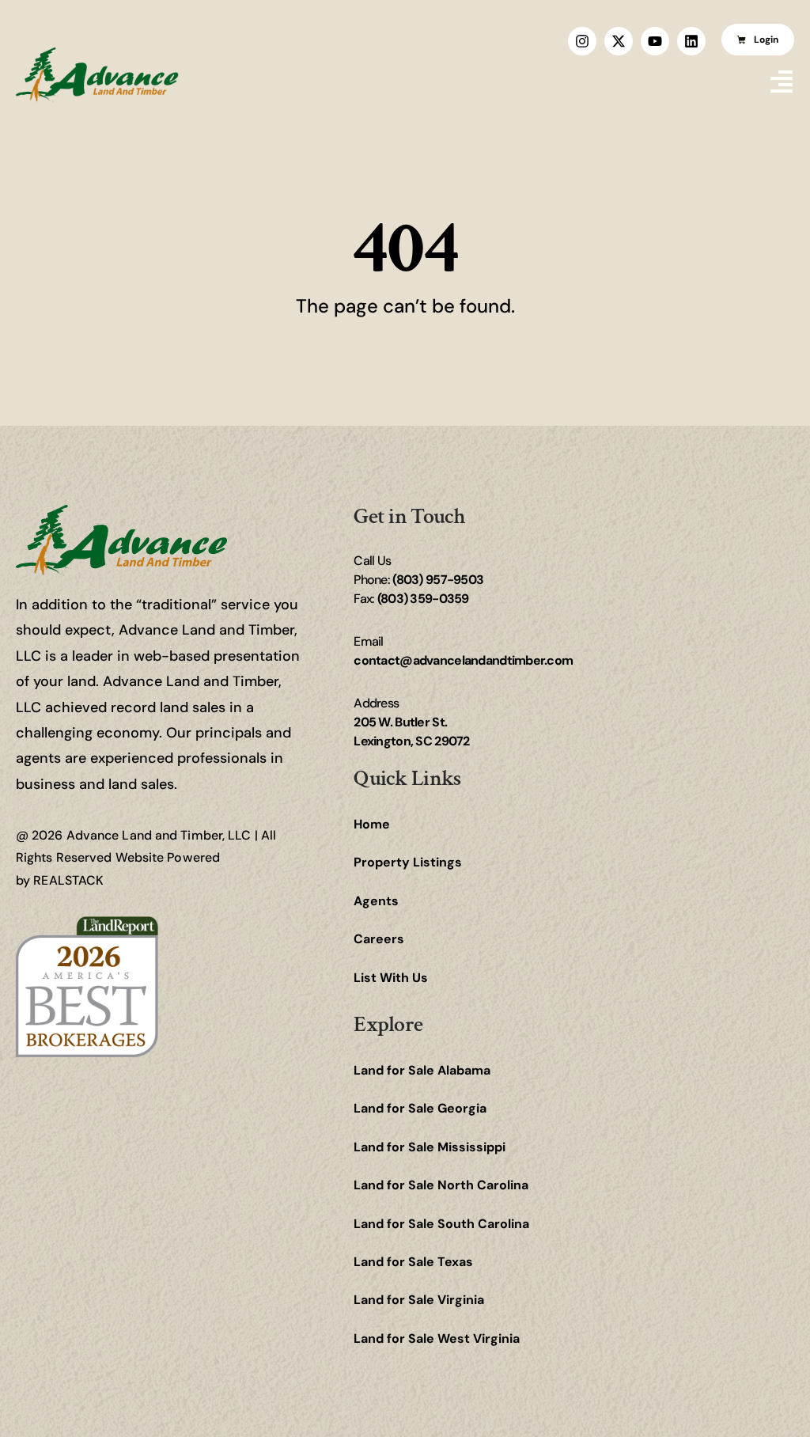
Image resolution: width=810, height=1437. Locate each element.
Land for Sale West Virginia (437, 1338)
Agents (376, 901)
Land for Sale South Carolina (441, 1223)
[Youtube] (655, 41)
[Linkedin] (691, 41)
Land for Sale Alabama (422, 1070)
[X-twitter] (618, 41)
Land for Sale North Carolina (441, 1185)
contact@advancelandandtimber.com (463, 660)
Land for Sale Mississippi (429, 1147)
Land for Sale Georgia (420, 1108)
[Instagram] (582, 41)
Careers (379, 939)
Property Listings (408, 862)
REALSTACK (68, 880)
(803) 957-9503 (437, 579)
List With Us (391, 977)
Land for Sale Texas (413, 1261)
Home (372, 824)
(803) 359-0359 (423, 598)
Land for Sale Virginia (419, 1299)
